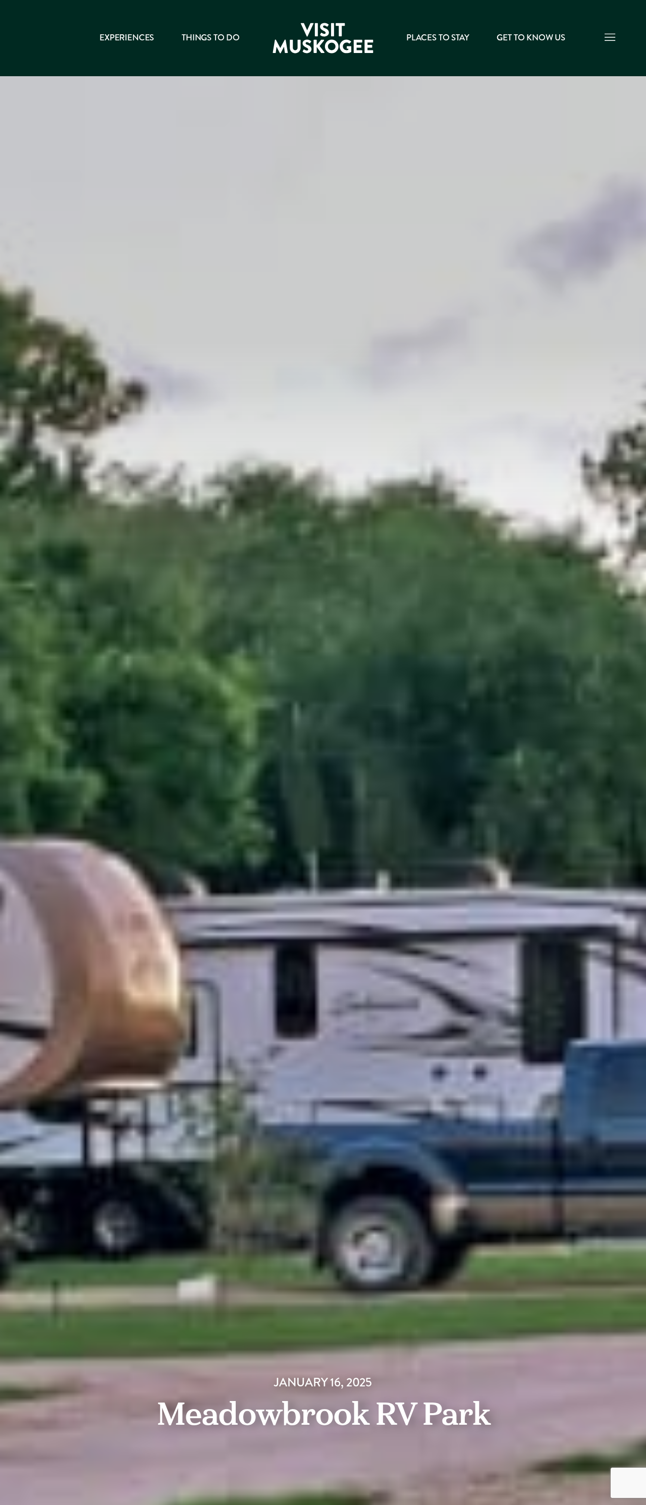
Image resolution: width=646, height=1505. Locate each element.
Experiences (126, 37)
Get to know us (531, 37)
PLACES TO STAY (437, 37)
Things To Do (211, 37)
